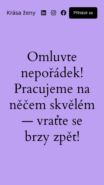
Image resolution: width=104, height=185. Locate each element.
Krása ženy (21, 12)
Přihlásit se (83, 12)
